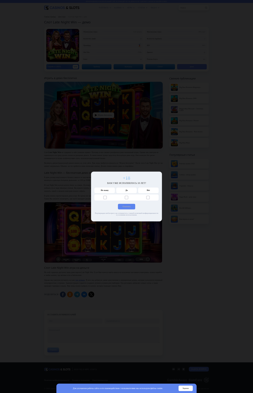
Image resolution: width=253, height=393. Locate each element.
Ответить (127, 207)
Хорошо (186, 388)
